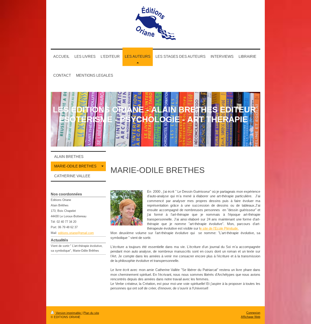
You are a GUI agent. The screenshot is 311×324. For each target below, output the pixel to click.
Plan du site (91, 313)
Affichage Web (250, 317)
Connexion (253, 312)
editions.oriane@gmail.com (76, 233)
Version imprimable (68, 313)
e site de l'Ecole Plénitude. (219, 228)
